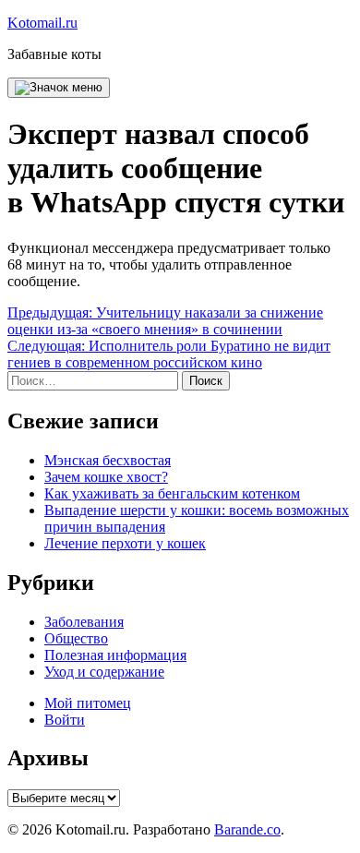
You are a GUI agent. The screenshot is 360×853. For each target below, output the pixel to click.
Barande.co (247, 829)
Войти (64, 719)
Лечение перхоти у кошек (125, 543)
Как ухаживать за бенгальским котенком (172, 493)
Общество (76, 638)
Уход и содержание (104, 671)
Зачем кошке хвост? (106, 477)
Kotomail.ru (42, 22)
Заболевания (84, 622)
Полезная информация (115, 655)
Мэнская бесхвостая (107, 460)
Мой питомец (87, 703)
